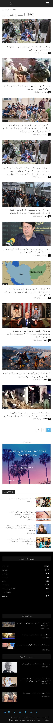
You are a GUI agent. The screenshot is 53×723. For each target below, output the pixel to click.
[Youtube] (4, 712)
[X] (9, 712)
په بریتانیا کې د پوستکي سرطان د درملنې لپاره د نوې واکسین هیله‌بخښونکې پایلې (22, 514)
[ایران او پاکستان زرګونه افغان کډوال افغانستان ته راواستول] (26, 194)
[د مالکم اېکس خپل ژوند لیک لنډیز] (43, 502)
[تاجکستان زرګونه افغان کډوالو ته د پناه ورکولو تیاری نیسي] (26, 358)
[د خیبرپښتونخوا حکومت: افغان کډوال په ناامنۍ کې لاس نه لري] (26, 234)
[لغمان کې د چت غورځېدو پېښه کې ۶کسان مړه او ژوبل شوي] (8, 624)
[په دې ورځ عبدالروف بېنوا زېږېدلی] (9, 667)
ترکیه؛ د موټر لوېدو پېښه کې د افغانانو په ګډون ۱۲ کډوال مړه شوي (27, 414)
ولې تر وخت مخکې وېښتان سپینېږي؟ (37, 693)
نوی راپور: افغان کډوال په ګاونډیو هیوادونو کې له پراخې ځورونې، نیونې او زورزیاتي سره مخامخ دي (27, 170)
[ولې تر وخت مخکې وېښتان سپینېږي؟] (9, 697)
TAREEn (46, 340)
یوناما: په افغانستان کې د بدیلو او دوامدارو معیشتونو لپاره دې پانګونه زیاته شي (20, 527)
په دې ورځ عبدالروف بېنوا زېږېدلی (36, 663)
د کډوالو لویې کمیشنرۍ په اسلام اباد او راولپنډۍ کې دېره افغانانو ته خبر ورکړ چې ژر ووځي (27, 128)
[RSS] (14, 712)
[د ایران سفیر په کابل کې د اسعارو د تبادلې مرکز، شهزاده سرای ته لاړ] (43, 542)
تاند (46, 53)
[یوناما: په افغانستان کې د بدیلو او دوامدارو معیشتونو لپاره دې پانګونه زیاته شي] (43, 529)
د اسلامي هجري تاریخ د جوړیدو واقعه (36, 634)
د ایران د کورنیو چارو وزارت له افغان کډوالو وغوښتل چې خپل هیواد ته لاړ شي (27, 291)
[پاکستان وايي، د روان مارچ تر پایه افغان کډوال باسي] (26, 70)
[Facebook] (37, 712)
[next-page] (38, 430)
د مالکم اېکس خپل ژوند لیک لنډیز (22, 498)
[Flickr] (31, 712)
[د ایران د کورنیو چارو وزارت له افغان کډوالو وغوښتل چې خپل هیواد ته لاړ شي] (26, 273)
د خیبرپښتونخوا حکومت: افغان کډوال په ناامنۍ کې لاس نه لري (27, 250)
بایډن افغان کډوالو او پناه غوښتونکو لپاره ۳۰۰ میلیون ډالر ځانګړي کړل (28, 333)
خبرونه (5, 42)
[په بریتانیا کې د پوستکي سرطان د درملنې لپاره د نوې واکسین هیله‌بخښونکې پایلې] (43, 516)
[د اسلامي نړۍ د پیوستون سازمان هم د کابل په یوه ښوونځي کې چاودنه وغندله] (9, 682)
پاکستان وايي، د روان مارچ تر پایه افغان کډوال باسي (27, 87)
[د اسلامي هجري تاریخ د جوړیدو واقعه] (8, 636)
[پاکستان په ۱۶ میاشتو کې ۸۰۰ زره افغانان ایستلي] (26, 31)
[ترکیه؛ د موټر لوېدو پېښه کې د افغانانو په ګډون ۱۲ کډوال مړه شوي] (26, 397)
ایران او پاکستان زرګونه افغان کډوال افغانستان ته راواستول (29, 211)
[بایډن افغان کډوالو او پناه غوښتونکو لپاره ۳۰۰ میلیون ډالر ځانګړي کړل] (26, 315)
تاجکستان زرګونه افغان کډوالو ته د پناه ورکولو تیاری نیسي (27, 375)
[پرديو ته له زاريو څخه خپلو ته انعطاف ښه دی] (8, 646)
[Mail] (20, 712)
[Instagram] (25, 712)
